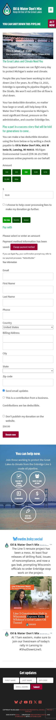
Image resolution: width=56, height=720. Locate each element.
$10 (7, 172)
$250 (45, 172)
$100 (36, 172)
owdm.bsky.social (30, 539)
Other (16, 179)
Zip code (7, 376)
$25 (16, 172)
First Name (9, 283)
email (18, 714)
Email (6, 270)
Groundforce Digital (38, 714)
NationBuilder (35, 716)
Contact (28, 711)
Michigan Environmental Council (32, 710)
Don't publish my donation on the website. (25, 419)
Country (7, 323)
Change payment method (24, 247)
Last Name (9, 296)
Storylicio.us (20, 716)
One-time (7, 220)
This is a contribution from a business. (27, 398)
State (6, 366)
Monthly (16, 220)
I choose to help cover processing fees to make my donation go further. (29, 207)
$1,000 (6, 179)
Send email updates (17, 391)
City (5, 353)
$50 (26, 172)
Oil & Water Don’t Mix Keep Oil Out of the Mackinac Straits (22, 9)
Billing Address (11, 333)
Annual (26, 220)
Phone (6, 310)
